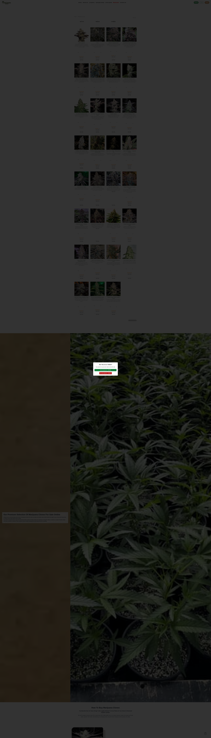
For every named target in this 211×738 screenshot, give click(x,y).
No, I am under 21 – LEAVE (105, 373)
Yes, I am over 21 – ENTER (105, 370)
